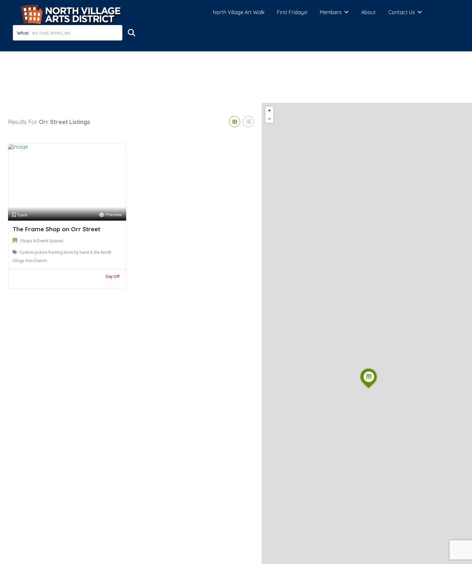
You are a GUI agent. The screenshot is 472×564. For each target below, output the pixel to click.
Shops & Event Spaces (42, 240)
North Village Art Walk (239, 12)
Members (331, 12)
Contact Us (401, 12)
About (368, 12)
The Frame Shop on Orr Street (56, 229)
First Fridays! (292, 12)
